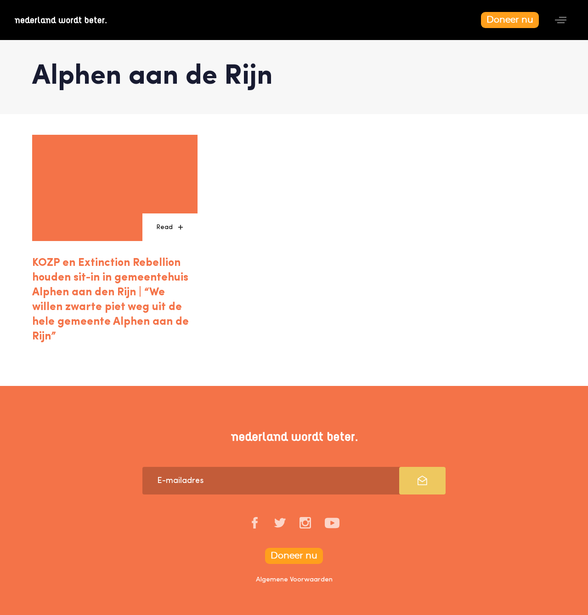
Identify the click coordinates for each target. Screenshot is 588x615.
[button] (560, 20)
